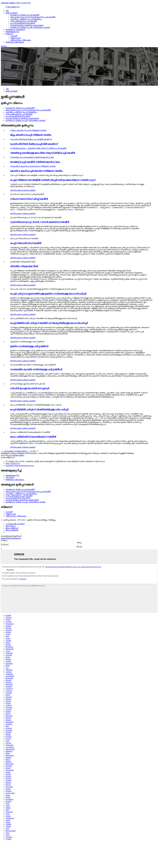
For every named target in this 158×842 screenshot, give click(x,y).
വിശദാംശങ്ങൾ (28, 190)
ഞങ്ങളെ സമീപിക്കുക (15, 42)
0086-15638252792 (13, 463)
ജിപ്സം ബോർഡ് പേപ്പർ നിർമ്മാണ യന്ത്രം (30, 135)
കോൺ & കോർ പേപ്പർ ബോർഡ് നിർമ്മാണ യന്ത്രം (36, 171)
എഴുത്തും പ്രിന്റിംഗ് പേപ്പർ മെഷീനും (26, 19)
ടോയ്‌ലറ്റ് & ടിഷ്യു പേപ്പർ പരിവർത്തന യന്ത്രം (30, 27)
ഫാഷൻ (13, 36)
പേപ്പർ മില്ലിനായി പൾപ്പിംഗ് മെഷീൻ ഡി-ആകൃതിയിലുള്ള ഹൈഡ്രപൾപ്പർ (49, 323)
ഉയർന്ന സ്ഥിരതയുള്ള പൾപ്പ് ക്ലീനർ (29, 346)
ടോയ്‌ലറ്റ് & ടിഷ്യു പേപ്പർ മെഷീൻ (24, 15)
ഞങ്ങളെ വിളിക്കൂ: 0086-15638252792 (16, 3)
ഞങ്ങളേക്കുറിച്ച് (12, 32)
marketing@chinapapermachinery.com (20, 466)
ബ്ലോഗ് (9, 34)
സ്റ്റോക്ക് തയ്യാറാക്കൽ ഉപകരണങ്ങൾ (26, 25)
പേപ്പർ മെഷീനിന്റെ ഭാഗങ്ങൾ (22, 23)
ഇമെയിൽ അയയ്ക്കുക (11, 538)
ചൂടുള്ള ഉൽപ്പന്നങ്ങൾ (15, 524)
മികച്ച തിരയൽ (12, 530)
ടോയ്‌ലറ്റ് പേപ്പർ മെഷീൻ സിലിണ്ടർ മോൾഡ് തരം (35, 162)
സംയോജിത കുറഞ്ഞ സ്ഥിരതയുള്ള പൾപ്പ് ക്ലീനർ (36, 369)
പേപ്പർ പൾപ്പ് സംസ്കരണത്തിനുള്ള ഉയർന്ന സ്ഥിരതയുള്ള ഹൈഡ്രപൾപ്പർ (48, 293)
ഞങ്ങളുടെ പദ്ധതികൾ (15, 30)
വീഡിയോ (10, 477)
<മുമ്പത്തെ (8, 451)
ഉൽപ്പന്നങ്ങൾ (11, 13)
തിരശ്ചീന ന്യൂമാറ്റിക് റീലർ (24, 266)
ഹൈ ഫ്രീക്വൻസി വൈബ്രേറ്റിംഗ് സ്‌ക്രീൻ (33, 436)
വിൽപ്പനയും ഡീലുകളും (20, 40)
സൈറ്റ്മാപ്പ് (10, 526)
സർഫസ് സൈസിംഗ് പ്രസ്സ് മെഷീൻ (29, 199)
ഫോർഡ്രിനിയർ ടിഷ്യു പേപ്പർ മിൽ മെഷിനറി (34, 144)
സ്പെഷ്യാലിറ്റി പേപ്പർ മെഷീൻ (23, 21)
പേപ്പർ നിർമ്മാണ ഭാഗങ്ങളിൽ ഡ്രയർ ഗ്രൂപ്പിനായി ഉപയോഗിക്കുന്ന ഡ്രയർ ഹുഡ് (52, 180)
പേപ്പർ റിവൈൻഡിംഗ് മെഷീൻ (25, 243)
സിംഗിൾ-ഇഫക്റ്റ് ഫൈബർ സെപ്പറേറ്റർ (29, 388)
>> (29, 451)
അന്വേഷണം (16, 190)
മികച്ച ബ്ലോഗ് (12, 528)
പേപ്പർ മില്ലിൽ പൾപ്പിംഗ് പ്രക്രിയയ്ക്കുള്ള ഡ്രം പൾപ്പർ (39, 409)
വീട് (7, 11)
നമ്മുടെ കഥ (15, 38)
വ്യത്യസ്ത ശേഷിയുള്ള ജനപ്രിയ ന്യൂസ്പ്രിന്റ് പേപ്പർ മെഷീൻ (42, 153)
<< (2, 451)
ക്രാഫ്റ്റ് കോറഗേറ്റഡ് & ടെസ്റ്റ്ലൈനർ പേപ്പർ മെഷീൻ (32, 17)
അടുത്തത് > (22, 451)
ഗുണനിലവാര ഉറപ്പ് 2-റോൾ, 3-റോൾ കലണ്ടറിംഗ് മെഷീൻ (39, 222)
